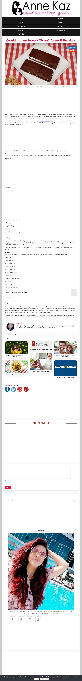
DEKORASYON (21, 26)
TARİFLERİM (21, 30)
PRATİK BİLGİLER (60, 30)
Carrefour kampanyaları (46, 121)
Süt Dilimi (13, 385)
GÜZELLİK (60, 19)
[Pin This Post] (26, 391)
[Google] (6, 334)
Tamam (36, 679)
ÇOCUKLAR (60, 26)
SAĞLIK (60, 23)
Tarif (17, 385)
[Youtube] (15, 334)
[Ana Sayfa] (40, 15)
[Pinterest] (8, 334)
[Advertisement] (41, 101)
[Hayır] (80, 678)
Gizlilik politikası (44, 679)
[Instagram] (11, 334)
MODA (21, 23)
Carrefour (44, 315)
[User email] (17, 334)
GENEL (21, 19)
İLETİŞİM (21, 34)
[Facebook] (13, 334)
